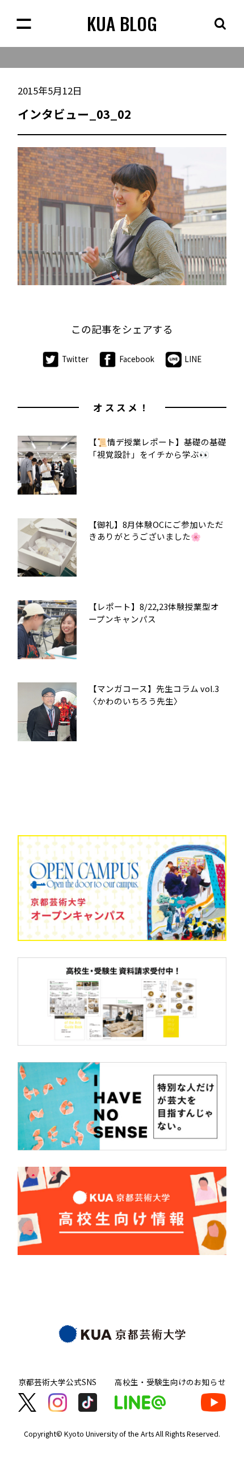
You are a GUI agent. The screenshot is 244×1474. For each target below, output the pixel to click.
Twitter (75, 358)
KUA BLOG (122, 23)
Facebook (136, 358)
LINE (192, 358)
